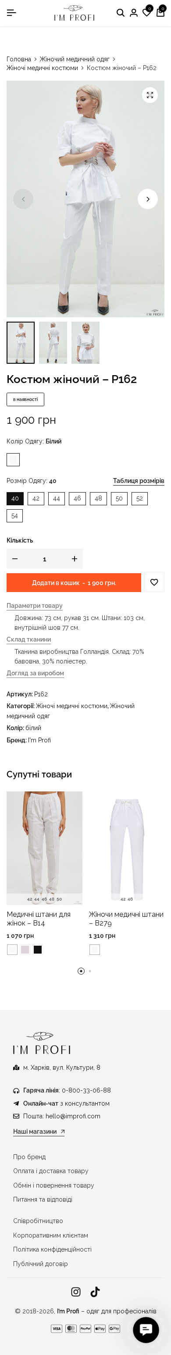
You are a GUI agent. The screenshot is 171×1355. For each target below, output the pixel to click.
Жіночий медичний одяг (75, 59)
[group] (44, 848)
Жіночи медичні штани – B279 (126, 918)
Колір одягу (34, 441)
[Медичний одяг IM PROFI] (75, 13)
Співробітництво (38, 1220)
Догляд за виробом (35, 673)
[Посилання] (76, 1292)
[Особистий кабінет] (133, 13)
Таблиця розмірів (138, 481)
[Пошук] (120, 13)
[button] (146, 13)
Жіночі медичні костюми (42, 68)
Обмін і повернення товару (53, 1185)
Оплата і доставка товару (51, 1170)
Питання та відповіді (42, 1199)
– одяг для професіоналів (107, 1311)
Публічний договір (40, 1263)
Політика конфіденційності (52, 1249)
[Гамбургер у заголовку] (11, 13)
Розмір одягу (32, 480)
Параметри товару (35, 606)
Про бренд (29, 1156)
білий (33, 727)
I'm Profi (39, 740)
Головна (19, 59)
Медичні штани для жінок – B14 (39, 918)
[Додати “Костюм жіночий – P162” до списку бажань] (154, 582)
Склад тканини (29, 639)
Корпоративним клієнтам (50, 1235)
